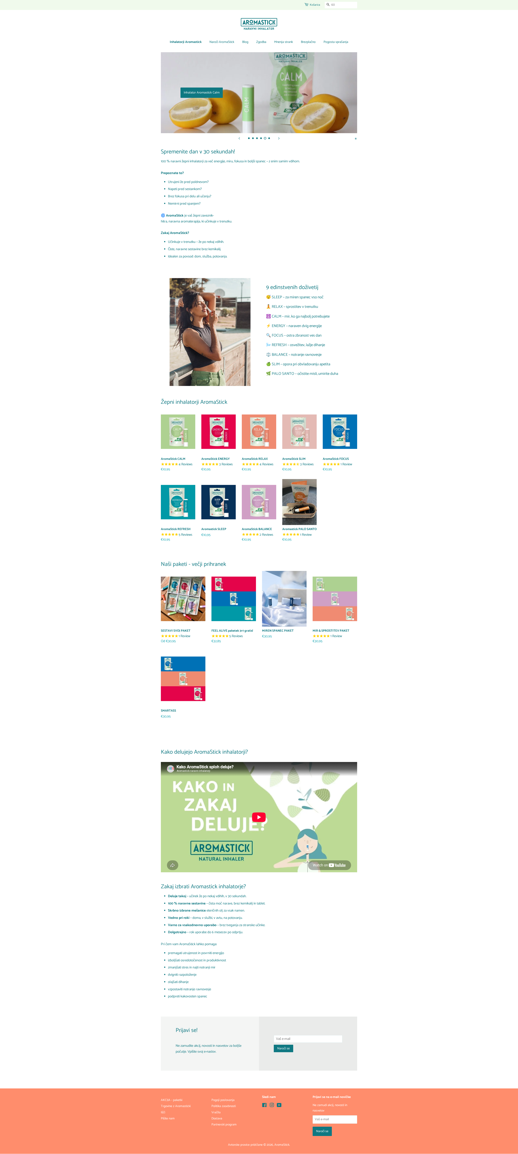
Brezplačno (308, 42)
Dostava (216, 1118)
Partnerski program (224, 1124)
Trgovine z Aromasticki (176, 1106)
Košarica (315, 5)
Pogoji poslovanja (223, 1100)
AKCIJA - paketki (171, 1100)
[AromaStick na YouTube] (279, 1105)
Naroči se (283, 1048)
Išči (163, 1112)
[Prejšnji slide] (239, 138)
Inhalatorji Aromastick (186, 42)
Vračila (216, 1112)
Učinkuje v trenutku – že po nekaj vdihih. (196, 242)
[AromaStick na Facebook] (264, 1105)
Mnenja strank (283, 42)
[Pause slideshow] (355, 138)
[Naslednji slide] (278, 138)
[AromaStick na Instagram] (272, 1105)
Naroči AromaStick (221, 42)
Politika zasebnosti (223, 1106)
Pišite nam (168, 1118)
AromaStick (281, 1144)
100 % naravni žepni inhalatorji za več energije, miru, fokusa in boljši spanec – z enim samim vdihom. (230, 161)
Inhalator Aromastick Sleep (259, 92)
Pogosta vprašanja (336, 42)
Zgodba (261, 42)
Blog (245, 42)
